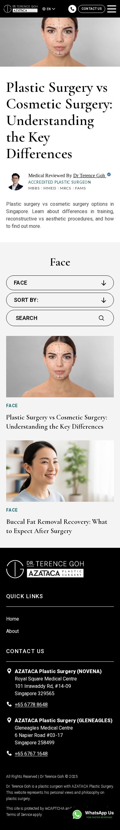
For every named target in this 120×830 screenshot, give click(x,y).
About (12, 631)
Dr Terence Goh (89, 175)
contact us (92, 8)
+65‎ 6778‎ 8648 (31, 704)
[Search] (101, 318)
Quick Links (24, 596)
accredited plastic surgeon (59, 182)
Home (12, 619)
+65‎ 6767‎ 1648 (31, 754)
